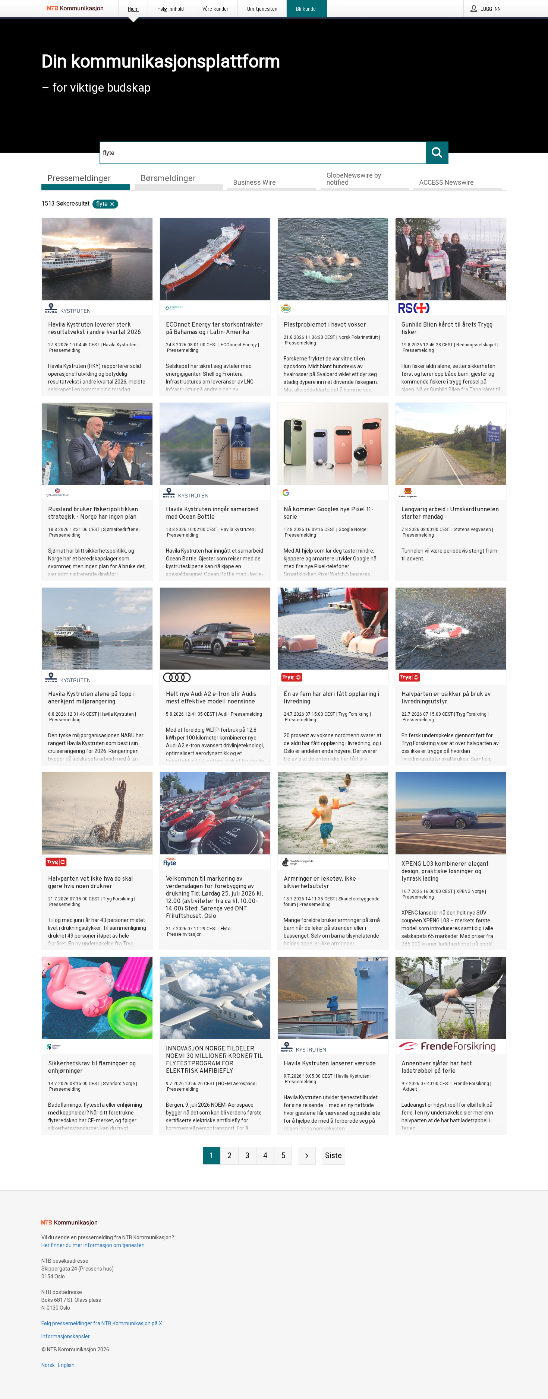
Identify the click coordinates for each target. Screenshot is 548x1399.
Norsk (48, 1365)
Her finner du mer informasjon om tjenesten (93, 1245)
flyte (102, 203)
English (66, 1365)
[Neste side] (307, 1156)
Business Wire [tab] (254, 182)
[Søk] (437, 153)
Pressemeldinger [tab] (79, 178)
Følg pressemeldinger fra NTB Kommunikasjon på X (101, 1323)
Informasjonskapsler (65, 1336)
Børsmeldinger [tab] (168, 178)
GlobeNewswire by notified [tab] (354, 179)
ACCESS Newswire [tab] (446, 182)
